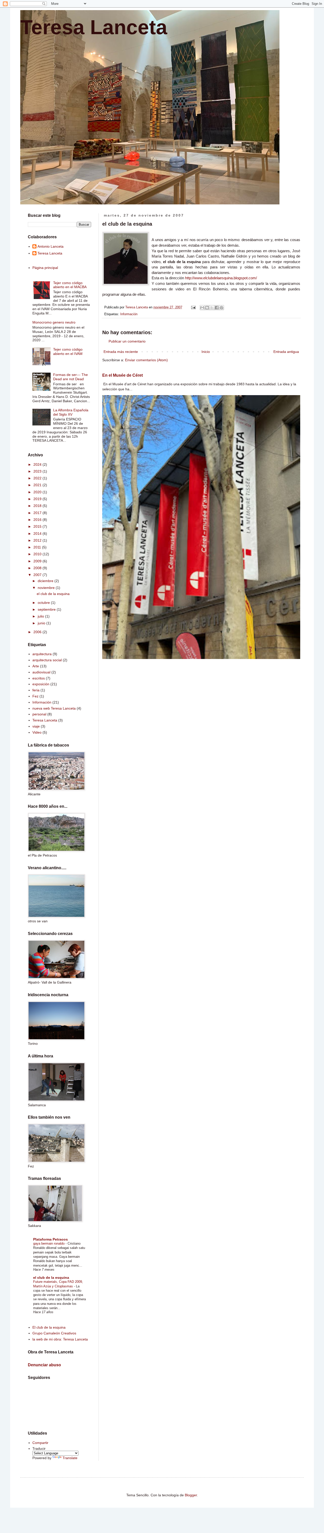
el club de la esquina (53, 594)
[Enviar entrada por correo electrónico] (193, 307)
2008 (38, 568)
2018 (38, 506)
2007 (38, 575)
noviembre (47, 588)
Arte (35, 666)
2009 (38, 561)
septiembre (47, 609)
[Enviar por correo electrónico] (202, 307)
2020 (38, 492)
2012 (38, 540)
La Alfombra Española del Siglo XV (70, 412)
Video (37, 732)
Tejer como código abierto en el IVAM (68, 351)
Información (128, 314)
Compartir (40, 1443)
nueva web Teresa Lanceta (54, 708)
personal (39, 714)
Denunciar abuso (44, 1364)
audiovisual (41, 672)
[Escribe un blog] (207, 307)
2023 (38, 471)
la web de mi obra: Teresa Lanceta (60, 1339)
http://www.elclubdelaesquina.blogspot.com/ (221, 278)
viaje (36, 726)
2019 (38, 499)
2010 (38, 554)
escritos (38, 678)
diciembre (46, 581)
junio (42, 623)
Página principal (45, 268)
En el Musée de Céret (122, 375)
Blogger (191, 1495)
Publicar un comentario (127, 341)
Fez (35, 696)
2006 (38, 632)
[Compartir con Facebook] (216, 307)
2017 (38, 513)
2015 (38, 526)
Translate (70, 1458)
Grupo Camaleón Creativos (54, 1333)
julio (41, 616)
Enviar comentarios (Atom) (146, 360)
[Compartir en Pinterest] (221, 307)
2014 (38, 533)
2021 (38, 485)
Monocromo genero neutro (53, 322)
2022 (38, 478)
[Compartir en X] (211, 307)
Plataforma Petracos (50, 1239)
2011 (37, 547)
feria (35, 690)
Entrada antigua (286, 352)
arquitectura (42, 654)
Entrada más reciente (121, 352)
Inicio (205, 352)
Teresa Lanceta (93, 27)
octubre (44, 603)
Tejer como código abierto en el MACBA (70, 285)
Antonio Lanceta (50, 246)
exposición (40, 684)
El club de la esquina (49, 1327)
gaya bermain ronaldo (49, 1243)
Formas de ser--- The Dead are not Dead (70, 377)
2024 (38, 464)
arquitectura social (47, 660)
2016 (38, 520)
